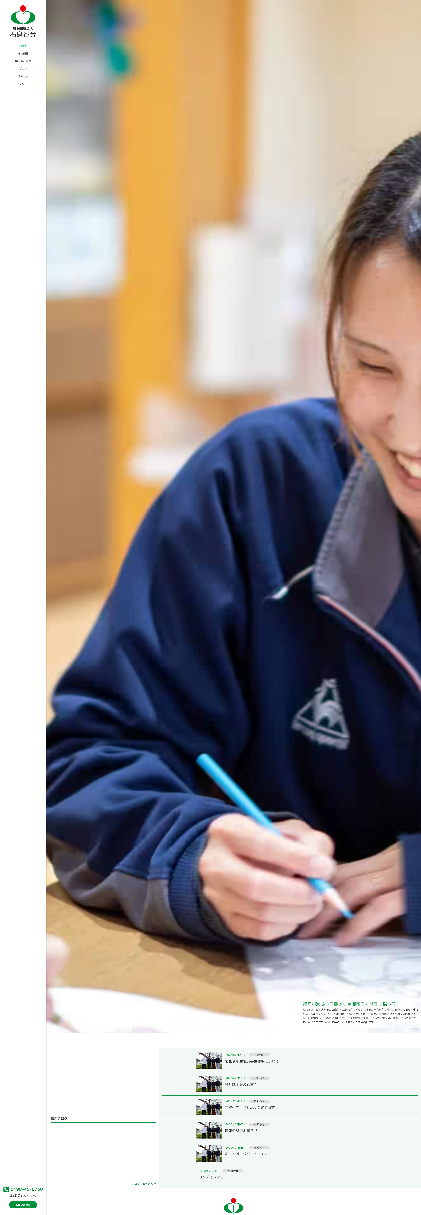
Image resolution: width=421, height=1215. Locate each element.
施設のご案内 (23, 61)
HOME (23, 46)
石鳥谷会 (23, 34)
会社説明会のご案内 (241, 1084)
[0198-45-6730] (6, 1189)
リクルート (23, 84)
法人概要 (23, 53)
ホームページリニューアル (246, 1153)
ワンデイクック (211, 1177)
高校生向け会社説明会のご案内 (250, 1107)
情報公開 (23, 76)
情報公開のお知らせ (241, 1130)
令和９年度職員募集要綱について (252, 1061)
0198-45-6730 (27, 1189)
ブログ (23, 69)
